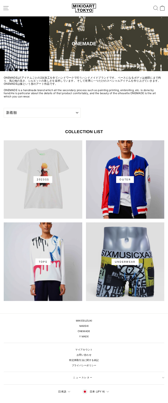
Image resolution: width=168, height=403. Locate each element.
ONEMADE (84, 331)
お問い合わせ (84, 354)
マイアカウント (84, 349)
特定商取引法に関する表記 (84, 360)
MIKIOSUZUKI (84, 320)
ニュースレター (83, 377)
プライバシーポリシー (84, 365)
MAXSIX (84, 325)
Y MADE (84, 336)
